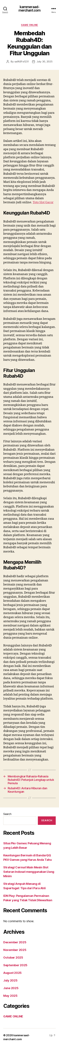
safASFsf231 (21, 61)
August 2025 (12, 973)
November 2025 (14, 950)
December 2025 (14, 942)
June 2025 (11, 988)
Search (7, 814)
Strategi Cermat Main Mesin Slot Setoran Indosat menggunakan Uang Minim (28, 872)
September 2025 (15, 965)
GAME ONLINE (29, 25)
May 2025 (10, 995)
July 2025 (10, 980)
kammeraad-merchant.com (30, 8)
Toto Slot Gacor (43, 202)
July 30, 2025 (45, 61)
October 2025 (13, 957)
